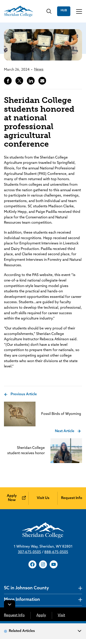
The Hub (63, 11)
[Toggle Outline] (79, 630)
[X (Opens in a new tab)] (19, 81)
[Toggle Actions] (9, 603)
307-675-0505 (29, 552)
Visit (61, 615)
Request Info (14, 615)
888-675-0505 (56, 552)
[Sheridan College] (18, 11)
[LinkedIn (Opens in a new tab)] (31, 81)
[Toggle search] (49, 11)
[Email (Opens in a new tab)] (42, 81)
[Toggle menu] (79, 11)
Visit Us (43, 498)
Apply (41, 615)
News (38, 69)
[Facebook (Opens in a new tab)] (8, 81)
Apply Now (12, 498)
